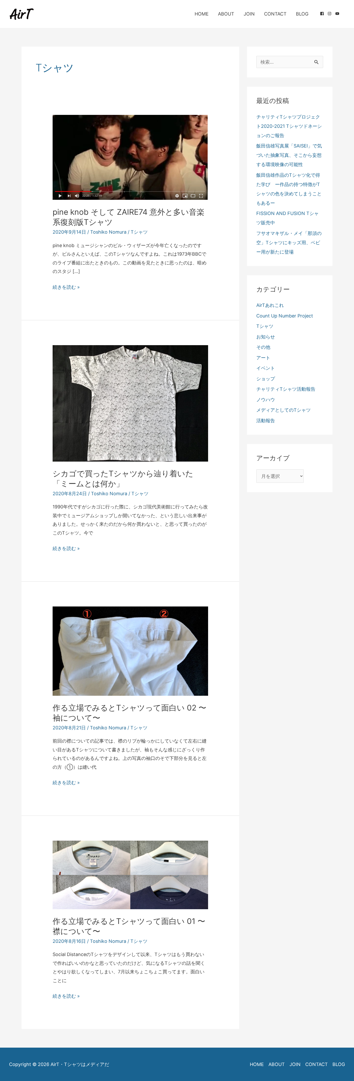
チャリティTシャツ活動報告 (285, 389)
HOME (202, 14)
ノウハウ (265, 399)
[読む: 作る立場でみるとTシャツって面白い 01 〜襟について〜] (130, 874)
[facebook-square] (324, 14)
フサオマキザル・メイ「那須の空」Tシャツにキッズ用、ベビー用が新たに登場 (289, 243)
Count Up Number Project (284, 316)
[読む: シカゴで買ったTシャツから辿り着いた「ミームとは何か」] (130, 403)
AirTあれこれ (270, 305)
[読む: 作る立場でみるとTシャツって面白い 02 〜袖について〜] (130, 650)
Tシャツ (139, 232)
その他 (263, 347)
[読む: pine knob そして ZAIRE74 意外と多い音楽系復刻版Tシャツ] (130, 157)
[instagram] (331, 14)
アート (263, 357)
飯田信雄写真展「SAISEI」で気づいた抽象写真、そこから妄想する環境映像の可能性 (289, 155)
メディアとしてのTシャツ (283, 410)
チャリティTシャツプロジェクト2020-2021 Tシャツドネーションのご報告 (289, 126)
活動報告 (265, 420)
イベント (265, 368)
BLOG (302, 14)
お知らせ (265, 336)
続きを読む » (66, 287)
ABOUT (226, 14)
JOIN (249, 14)
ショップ (265, 378)
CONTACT (275, 14)
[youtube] (338, 14)
